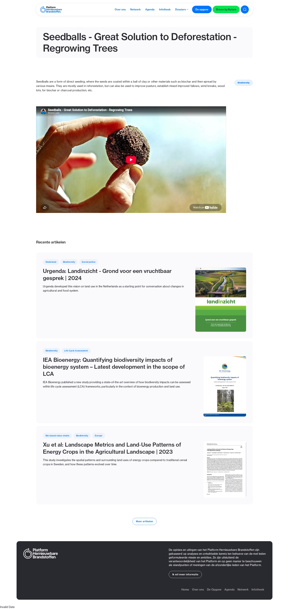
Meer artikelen (144, 521)
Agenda (229, 589)
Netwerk (243, 589)
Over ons (198, 589)
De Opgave (214, 589)
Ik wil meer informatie (185, 574)
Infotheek (258, 589)
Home (185, 589)
